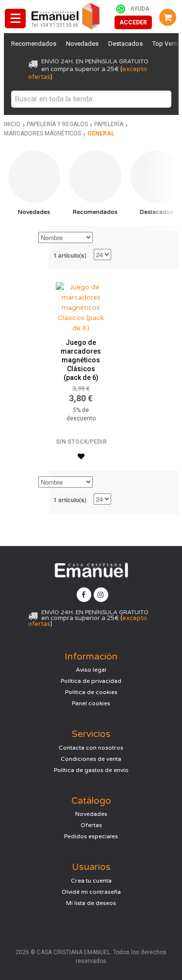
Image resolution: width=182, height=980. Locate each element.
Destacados (125, 43)
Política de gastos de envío (91, 770)
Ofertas (91, 825)
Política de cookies (91, 692)
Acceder (133, 22)
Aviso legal (91, 669)
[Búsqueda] (161, 99)
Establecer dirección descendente (101, 238)
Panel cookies (91, 703)
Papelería (108, 124)
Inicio (12, 124)
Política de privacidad (91, 681)
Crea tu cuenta (91, 880)
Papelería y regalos (57, 124)
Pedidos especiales (91, 836)
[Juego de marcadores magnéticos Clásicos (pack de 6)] (81, 305)
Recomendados (33, 43)
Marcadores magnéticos (42, 133)
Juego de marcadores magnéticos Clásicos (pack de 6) (81, 360)
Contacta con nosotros (91, 747)
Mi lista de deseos (91, 903)
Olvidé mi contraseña (91, 891)
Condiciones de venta (91, 758)
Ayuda (139, 8)
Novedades (82, 43)
